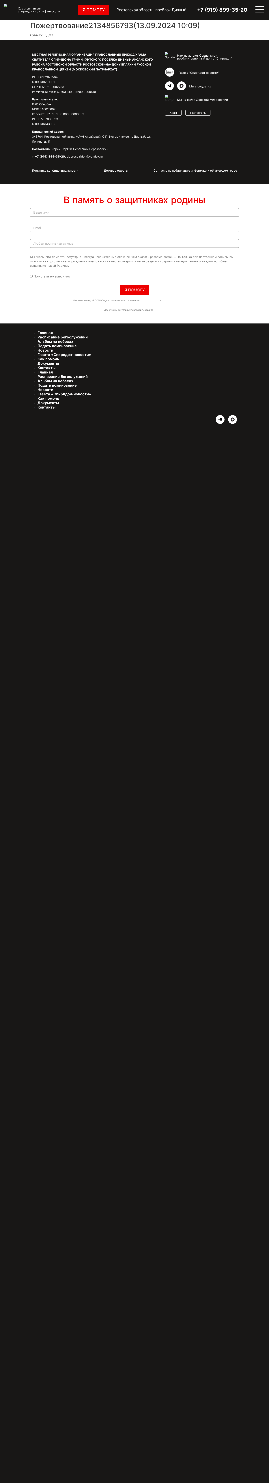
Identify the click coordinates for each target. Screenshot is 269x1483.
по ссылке (159, 310)
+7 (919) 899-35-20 (222, 10)
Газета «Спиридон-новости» (64, 354)
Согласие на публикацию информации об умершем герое (195, 170)
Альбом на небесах (55, 341)
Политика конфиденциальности (55, 170)
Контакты (46, 368)
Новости (45, 350)
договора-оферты (149, 300)
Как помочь (48, 359)
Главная (45, 333)
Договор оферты (116, 170)
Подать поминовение (57, 346)
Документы (48, 363)
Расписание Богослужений (63, 337)
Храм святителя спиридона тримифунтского (39, 10)
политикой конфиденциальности (179, 300)
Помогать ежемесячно (51, 276)
